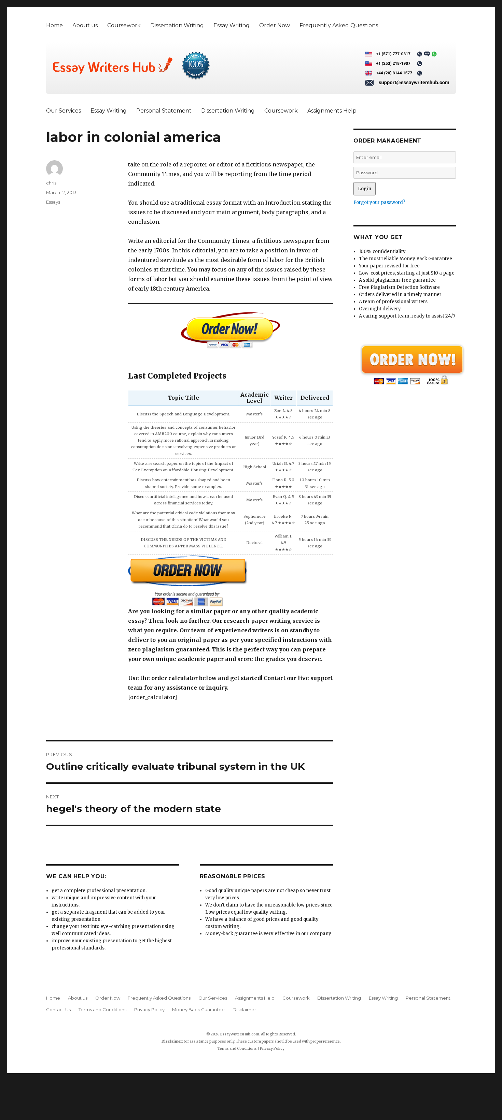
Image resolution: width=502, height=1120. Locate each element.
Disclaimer (244, 1009)
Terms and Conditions (102, 1009)
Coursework (124, 25)
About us (85, 25)
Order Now (274, 25)
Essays (53, 202)
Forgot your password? (379, 202)
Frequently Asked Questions (338, 25)
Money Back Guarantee (198, 1009)
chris (51, 183)
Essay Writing (231, 25)
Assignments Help (332, 110)
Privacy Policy (149, 1009)
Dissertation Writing (177, 25)
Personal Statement (164, 110)
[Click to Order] (230, 580)
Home (54, 25)
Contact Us (58, 1009)
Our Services (63, 110)
